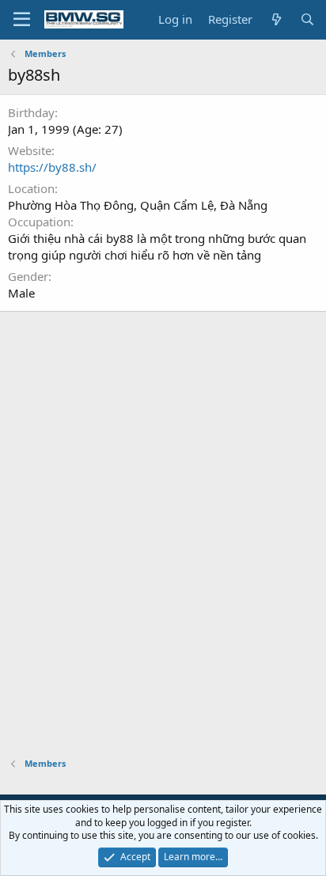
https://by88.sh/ (52, 167)
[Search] (307, 19)
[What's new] (275, 19)
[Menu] (21, 20)
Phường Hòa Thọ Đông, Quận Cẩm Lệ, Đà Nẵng (137, 205)
